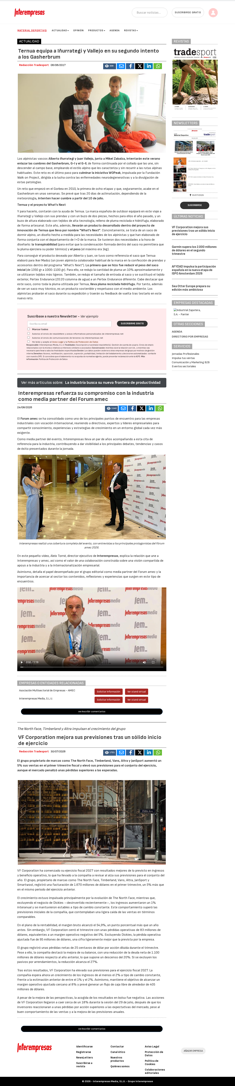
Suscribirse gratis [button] (188, 12)
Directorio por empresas (190, 336)
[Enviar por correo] (121, 66)
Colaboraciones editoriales (155, 1071)
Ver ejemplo (89, 316)
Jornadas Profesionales (185, 354)
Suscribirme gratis (132, 323)
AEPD (138, 356)
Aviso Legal (57, 342)
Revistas (130, 30)
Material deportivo (32, 30)
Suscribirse (195, 205)
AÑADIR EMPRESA (193, 1050)
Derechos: (38, 353)
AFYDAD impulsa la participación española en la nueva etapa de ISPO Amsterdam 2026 (194, 270)
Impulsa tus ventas (183, 358)
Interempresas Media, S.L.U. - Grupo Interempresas (123, 1081)
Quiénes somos (120, 1066)
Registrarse (83, 1052)
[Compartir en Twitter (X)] (139, 66)
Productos (95, 30)
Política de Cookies (151, 1062)
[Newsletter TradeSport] (195, 160)
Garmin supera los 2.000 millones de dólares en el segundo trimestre (194, 250)
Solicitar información (108, 691)
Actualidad (59, 30)
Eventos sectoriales (184, 366)
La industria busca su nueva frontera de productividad (112, 382)
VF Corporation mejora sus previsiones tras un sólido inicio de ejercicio (193, 230)
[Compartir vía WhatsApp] (157, 66)
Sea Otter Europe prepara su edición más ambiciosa (191, 288)
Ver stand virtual (136, 691)
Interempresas (107, 556)
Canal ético (118, 1052)
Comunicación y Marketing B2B (191, 362)
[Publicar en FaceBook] (130, 66)
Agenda (115, 30)
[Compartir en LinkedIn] (148, 66)
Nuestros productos (117, 1059)
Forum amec (29, 419)
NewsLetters (84, 1057)
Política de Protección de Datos (83, 342)
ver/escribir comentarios (91, 711)
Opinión (78, 30)
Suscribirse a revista (84, 1064)
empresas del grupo (124, 350)
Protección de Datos (154, 1053)
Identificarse (84, 1046)
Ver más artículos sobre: (42, 382)
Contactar (117, 1046)
